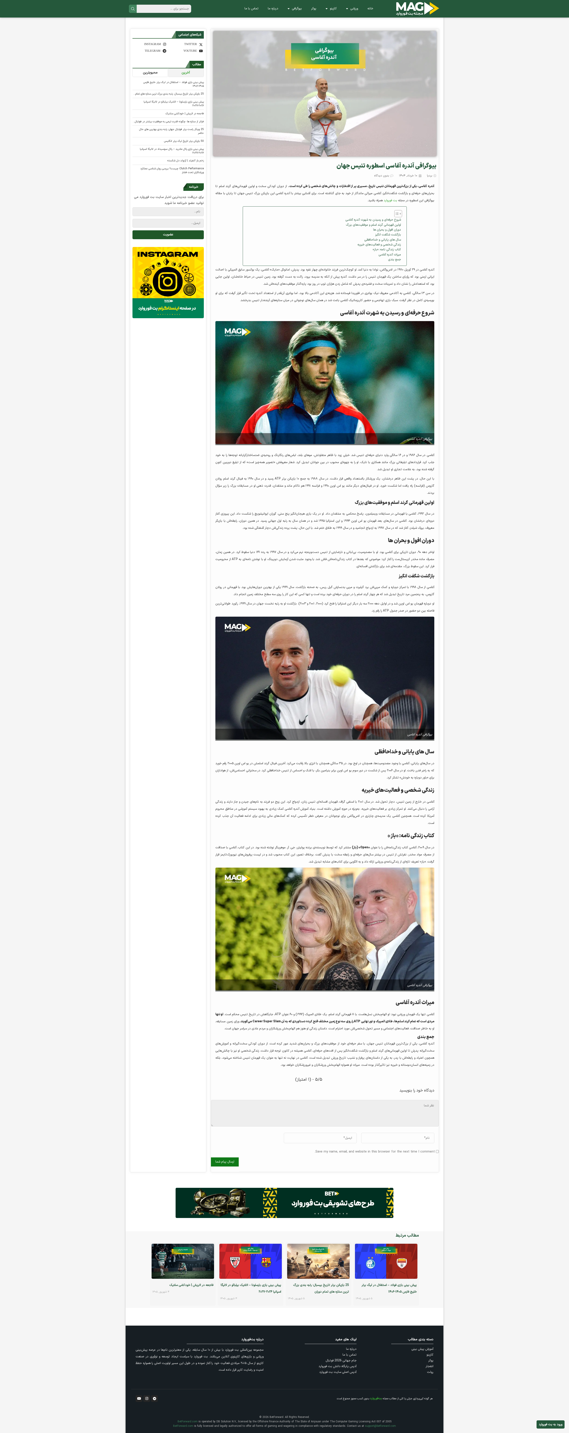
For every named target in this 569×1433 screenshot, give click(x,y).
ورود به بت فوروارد (550, 1424)
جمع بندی (394, 259)
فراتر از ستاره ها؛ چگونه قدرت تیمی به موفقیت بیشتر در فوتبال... (168, 122)
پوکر (313, 8)
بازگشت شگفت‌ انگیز (388, 234)
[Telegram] (154, 1398)
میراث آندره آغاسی (390, 254)
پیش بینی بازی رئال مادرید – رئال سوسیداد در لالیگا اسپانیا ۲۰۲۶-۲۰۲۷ (172, 151)
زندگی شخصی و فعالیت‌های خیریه (379, 244)
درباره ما (273, 8)
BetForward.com (188, 1422)
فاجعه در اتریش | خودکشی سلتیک (185, 114)
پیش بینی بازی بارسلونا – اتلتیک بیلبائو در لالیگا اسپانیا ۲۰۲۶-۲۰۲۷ (174, 104)
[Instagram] (146, 1398)
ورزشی (354, 8)
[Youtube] (139, 1398)
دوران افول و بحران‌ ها (387, 229)
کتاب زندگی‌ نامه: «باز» (387, 249)
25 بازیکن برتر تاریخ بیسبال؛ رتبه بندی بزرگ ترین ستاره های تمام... (168, 94)
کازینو (333, 8)
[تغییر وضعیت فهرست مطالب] (396, 213)
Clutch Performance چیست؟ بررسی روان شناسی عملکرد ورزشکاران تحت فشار (172, 170)
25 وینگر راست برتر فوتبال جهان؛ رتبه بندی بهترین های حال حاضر (171, 131)
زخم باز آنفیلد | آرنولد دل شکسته (185, 161)
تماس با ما (251, 8)
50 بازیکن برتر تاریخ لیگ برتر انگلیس (184, 141)
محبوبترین (150, 72)
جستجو (133, 9)
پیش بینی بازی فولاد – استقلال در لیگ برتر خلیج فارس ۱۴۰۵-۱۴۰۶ (173, 84)
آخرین (186, 72)
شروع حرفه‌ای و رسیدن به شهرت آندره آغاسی (373, 219)
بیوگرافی (297, 8)
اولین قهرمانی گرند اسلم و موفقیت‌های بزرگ (373, 225)
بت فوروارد (390, 200)
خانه (370, 8)
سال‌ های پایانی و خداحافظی (382, 239)
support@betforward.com (380, 1426)
